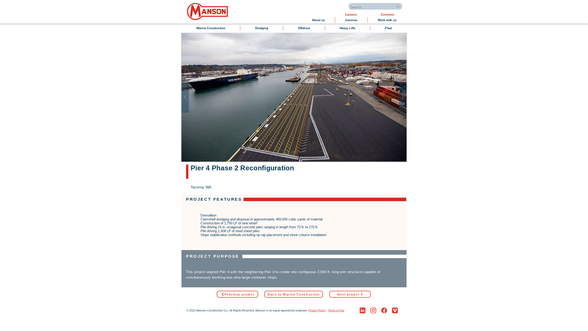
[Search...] (397, 6)
